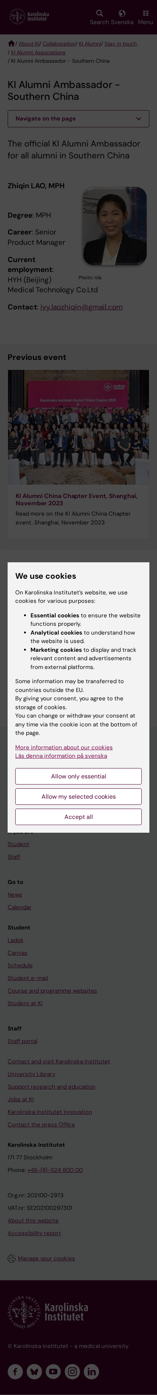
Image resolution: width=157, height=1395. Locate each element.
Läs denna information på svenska (61, 756)
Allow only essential (78, 776)
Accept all (78, 817)
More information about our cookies (64, 747)
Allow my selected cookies (79, 797)
